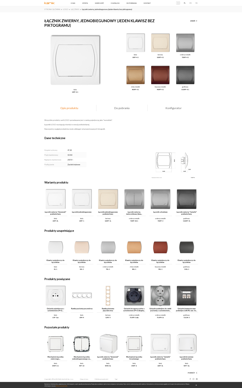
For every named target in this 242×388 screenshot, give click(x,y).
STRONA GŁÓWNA (52, 9)
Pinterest (197, 379)
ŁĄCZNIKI (75, 9)
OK (196, 385)
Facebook (190, 379)
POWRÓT (191, 373)
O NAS (73, 3)
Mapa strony (84, 379)
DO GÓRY (191, 370)
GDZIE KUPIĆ (99, 3)
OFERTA (85, 3)
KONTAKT (147, 3)
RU (197, 3)
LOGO (65, 9)
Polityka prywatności (101, 379)
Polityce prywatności (61, 386)
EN (191, 3)
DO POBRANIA (132, 3)
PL (185, 3)
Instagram (193, 379)
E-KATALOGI (115, 3)
